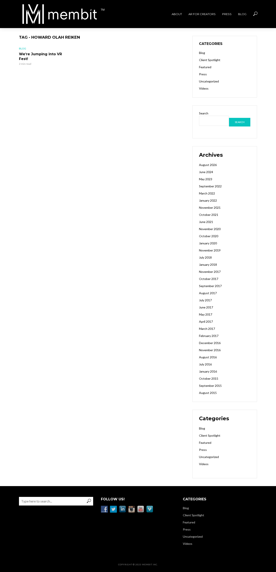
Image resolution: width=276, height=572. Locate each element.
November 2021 (210, 207)
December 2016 (210, 343)
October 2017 (208, 279)
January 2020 (208, 243)
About (177, 14)
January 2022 (208, 200)
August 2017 (208, 293)
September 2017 (210, 286)
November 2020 (210, 229)
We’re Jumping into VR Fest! (40, 56)
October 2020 (208, 236)
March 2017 (207, 328)
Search (203, 113)
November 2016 (210, 350)
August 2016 (208, 357)
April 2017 (206, 321)
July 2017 (205, 300)
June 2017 (206, 307)
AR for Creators (202, 14)
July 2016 (205, 364)
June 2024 (206, 172)
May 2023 (205, 179)
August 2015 (208, 393)
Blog (242, 14)
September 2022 (210, 186)
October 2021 (208, 214)
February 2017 (208, 336)
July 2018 (205, 257)
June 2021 (206, 222)
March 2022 (207, 193)
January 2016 (208, 371)
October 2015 (208, 378)
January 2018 (208, 264)
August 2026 (208, 165)
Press (227, 14)
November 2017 (210, 271)
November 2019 (210, 250)
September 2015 (210, 385)
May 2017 (205, 314)
